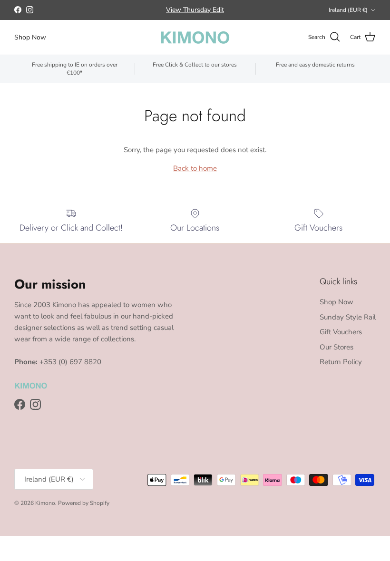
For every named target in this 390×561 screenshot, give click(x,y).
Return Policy (341, 362)
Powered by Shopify (83, 503)
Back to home (195, 168)
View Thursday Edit (195, 9)
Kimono (45, 503)
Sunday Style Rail (348, 317)
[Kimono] (195, 37)
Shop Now (30, 37)
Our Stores (336, 347)
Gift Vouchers (341, 332)
